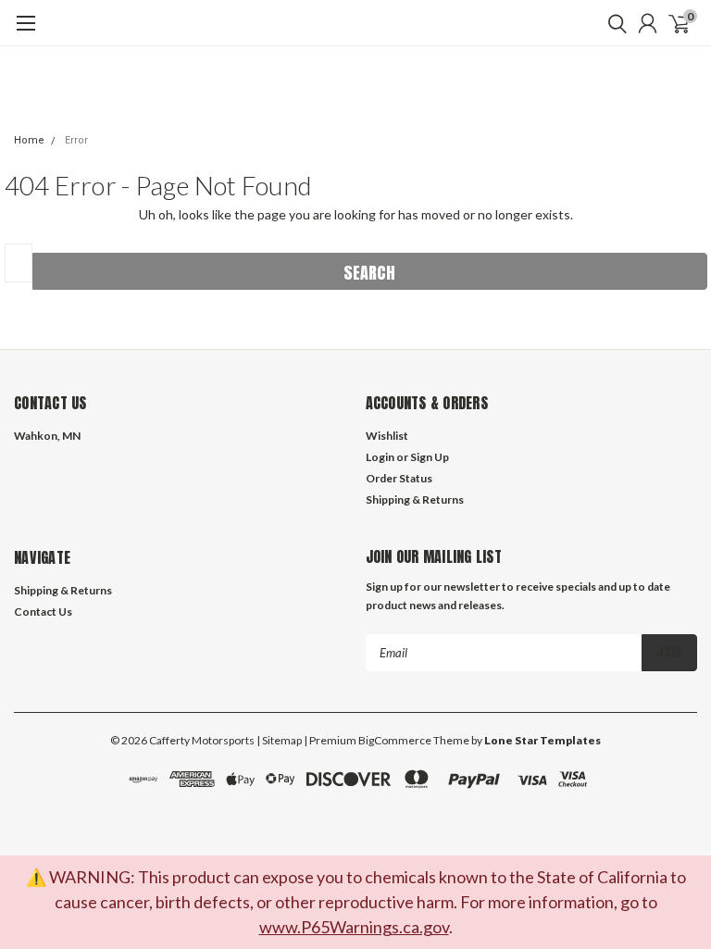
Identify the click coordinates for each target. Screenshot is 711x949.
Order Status (399, 478)
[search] (612, 23)
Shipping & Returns (415, 499)
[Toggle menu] (25, 32)
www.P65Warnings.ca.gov (354, 927)
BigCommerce (394, 740)
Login (380, 457)
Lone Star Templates (542, 740)
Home (29, 140)
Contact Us (43, 611)
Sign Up (429, 457)
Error (76, 140)
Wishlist (387, 436)
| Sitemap (279, 740)
